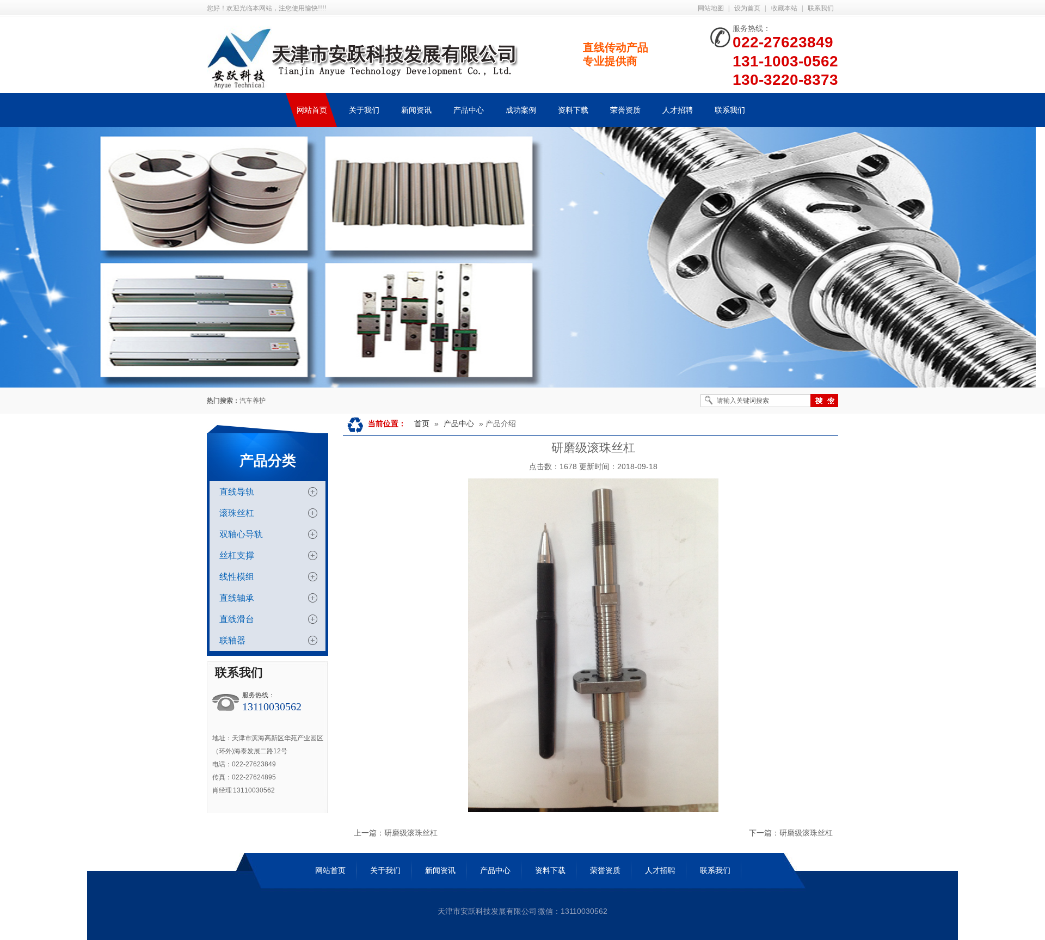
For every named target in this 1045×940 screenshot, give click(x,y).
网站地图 (711, 8)
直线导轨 (236, 491)
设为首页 (747, 8)
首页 (421, 423)
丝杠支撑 (236, 555)
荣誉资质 (605, 870)
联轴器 (232, 640)
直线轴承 (236, 598)
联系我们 (821, 8)
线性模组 (236, 576)
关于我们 (385, 870)
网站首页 (330, 870)
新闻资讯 (440, 870)
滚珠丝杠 (236, 513)
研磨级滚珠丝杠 (411, 832)
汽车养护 (252, 400)
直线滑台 (236, 619)
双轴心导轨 (241, 534)
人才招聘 (660, 870)
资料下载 (550, 870)
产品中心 (459, 423)
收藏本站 (784, 8)
